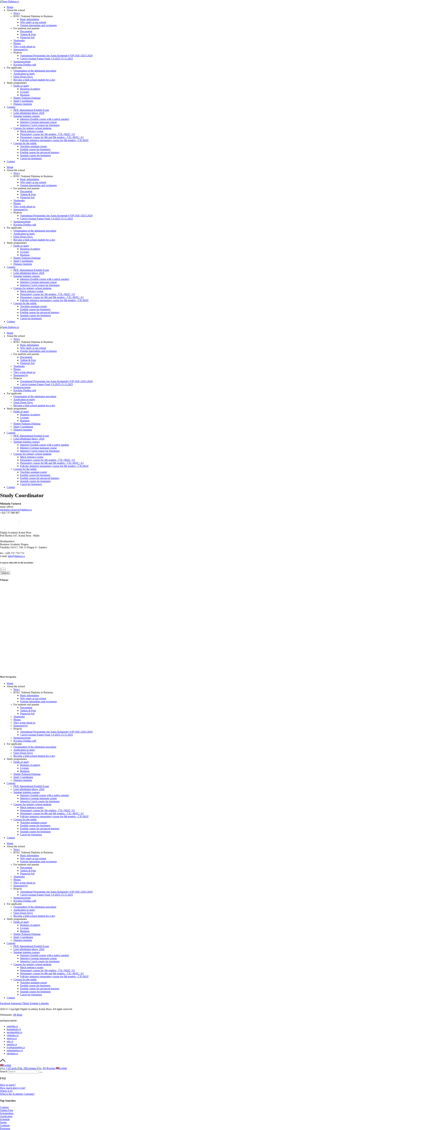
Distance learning (22, 104)
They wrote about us (24, 46)
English (7, 1065)
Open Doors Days (23, 76)
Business (25, 94)
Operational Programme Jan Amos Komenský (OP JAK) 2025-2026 (56, 55)
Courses (11, 107)
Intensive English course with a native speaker (44, 119)
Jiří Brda (17, 1014)
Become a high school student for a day (34, 79)
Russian (51, 1068)
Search (3, 1071)
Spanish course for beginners (35, 155)
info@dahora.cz (16, 556)
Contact (11, 161)
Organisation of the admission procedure (34, 70)
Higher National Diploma (26, 97)
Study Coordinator (23, 101)
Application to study (24, 73)
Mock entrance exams (31, 131)
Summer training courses (26, 116)
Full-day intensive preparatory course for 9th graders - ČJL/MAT (54, 140)
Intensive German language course (38, 122)
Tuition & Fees (28, 34)
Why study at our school (33, 22)
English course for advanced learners (39, 152)
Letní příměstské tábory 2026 (28, 113)
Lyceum (24, 91)
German (32, 1068)
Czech (13, 1068)
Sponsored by (20, 49)
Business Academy (30, 88)
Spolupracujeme (22, 61)
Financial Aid (27, 37)
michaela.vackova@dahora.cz (16, 509)
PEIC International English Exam (31, 110)
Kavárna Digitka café (24, 64)
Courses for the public (25, 143)
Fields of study (21, 85)
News (16, 13)
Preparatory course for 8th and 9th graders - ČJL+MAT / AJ (51, 137)
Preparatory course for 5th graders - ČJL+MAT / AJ (47, 134)
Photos (17, 43)
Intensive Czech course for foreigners (40, 125)
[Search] (41, 1072)
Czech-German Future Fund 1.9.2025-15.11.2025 (46, 58)
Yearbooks (19, 40)
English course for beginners (35, 149)
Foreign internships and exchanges (38, 25)
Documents (26, 31)
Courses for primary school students (32, 128)
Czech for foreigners (31, 158)
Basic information (29, 19)
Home (10, 7)
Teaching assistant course (33, 146)
